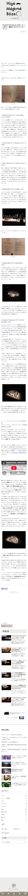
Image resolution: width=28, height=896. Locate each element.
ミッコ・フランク (14, 308)
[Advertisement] (14, 47)
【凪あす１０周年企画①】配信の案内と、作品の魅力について (13, 750)
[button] (25, 842)
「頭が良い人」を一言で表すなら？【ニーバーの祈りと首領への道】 (13, 738)
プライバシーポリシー (14, 889)
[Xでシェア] (2, 626)
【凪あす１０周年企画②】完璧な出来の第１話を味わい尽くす (13, 745)
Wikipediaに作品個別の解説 (19, 452)
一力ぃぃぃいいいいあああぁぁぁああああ (11, 734)
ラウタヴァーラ (5, 324)
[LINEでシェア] (11, 626)
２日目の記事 (21, 70)
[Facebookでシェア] (5, 626)
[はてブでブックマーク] (8, 626)
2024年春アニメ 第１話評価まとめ (9, 742)
